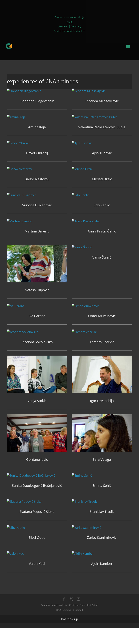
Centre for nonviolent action (69, 31)
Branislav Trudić (101, 511)
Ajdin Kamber (101, 563)
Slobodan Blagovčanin (37, 101)
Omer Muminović (102, 316)
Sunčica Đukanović (37, 205)
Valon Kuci (37, 563)
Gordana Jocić (37, 459)
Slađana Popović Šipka (36, 511)
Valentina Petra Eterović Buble (101, 127)
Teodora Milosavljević (102, 101)
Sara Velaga (102, 459)
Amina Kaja (37, 127)
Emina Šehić (101, 485)
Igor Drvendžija (102, 400)
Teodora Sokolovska (37, 342)
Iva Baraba (37, 316)
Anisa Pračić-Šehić (102, 231)
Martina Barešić (37, 231)
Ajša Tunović (102, 153)
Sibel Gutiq (36, 537)
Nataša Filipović (37, 290)
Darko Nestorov (36, 179)
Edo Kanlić (102, 205)
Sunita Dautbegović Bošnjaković (37, 485)
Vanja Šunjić (101, 257)
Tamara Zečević (102, 342)
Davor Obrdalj (37, 153)
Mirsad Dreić (102, 179)
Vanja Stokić (36, 400)
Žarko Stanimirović (101, 537)
